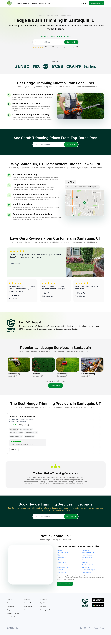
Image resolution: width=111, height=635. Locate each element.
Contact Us (27, 603)
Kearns (84, 560)
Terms (96, 628)
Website (14, 450)
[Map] (30, 565)
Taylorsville (60, 572)
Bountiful (84, 562)
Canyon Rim (60, 562)
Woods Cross (86, 557)
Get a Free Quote (64, 584)
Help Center (28, 606)
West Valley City (87, 552)
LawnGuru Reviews (13, 617)
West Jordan (86, 572)
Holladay (84, 550)
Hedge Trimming (66, 15)
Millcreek (60, 560)
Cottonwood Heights (88, 569)
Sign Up (42, 603)
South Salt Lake (61, 552)
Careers (26, 610)
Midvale (84, 567)
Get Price (70, 42)
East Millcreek (61, 565)
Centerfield (60, 557)
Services (10, 603)
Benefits (43, 606)
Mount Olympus (87, 555)
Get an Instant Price (96, 3)
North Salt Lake (61, 567)
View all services (55, 385)
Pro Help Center (45, 610)
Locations (42, 15)
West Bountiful (86, 565)
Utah (48, 15)
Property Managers (13, 613)
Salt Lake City (61, 550)
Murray (59, 569)
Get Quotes (70, 516)
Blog (8, 610)
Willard (59, 555)
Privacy (102, 628)
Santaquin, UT (55, 15)
